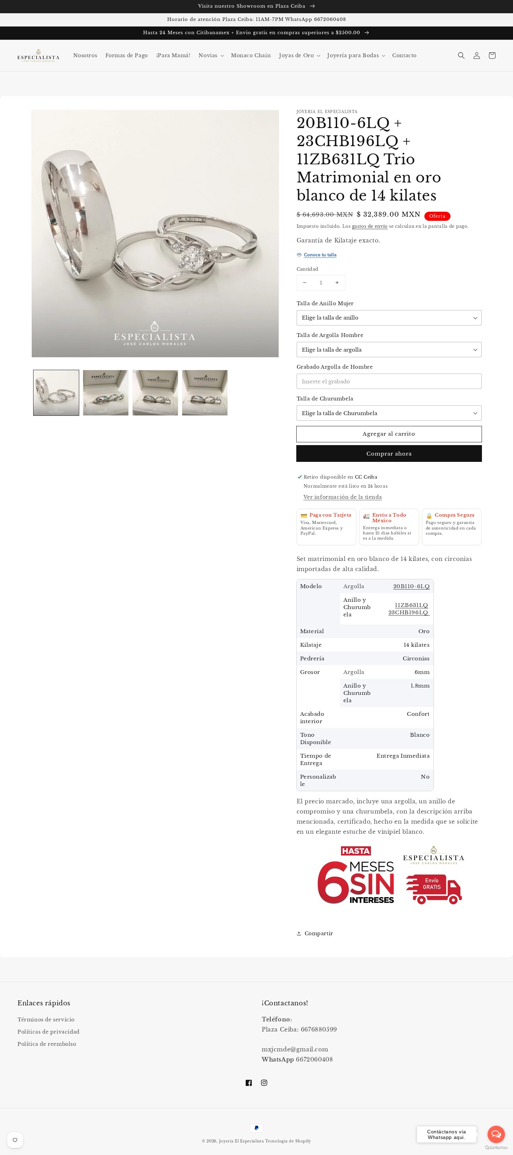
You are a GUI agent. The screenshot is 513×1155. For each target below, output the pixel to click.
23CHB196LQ (409, 612)
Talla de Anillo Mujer (325, 303)
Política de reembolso (46, 1044)
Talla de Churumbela (325, 399)
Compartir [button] (319, 933)
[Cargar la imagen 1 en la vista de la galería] (56, 393)
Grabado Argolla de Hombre (335, 367)
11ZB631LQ (411, 605)
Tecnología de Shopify (288, 1141)
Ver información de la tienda (343, 497)
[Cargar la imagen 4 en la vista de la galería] (205, 393)
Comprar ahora (389, 453)
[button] (210, 55)
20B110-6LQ (411, 586)
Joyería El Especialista (242, 1141)
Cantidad (308, 269)
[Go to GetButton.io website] (496, 1148)
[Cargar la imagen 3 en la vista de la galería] (155, 393)
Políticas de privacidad (48, 1032)
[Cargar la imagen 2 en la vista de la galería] (106, 393)
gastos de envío (370, 226)
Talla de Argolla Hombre (330, 335)
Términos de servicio (46, 1020)
